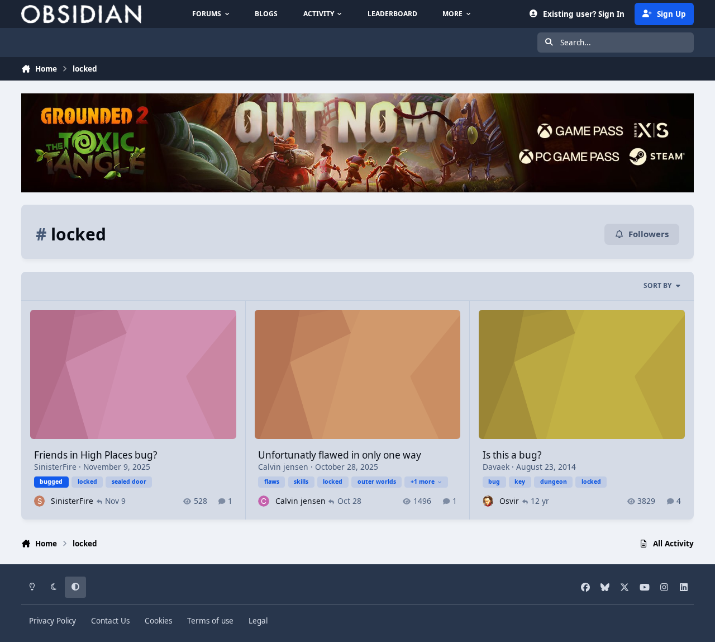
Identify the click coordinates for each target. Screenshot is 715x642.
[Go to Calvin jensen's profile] (263, 500)
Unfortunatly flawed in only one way (339, 455)
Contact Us (110, 621)
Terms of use (210, 621)
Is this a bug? (512, 455)
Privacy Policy (52, 621)
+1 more (423, 481)
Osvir (509, 500)
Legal (258, 621)
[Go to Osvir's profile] (488, 500)
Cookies (158, 621)
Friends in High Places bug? (95, 455)
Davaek (496, 466)
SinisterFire (55, 466)
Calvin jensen (283, 466)
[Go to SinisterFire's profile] (39, 500)
